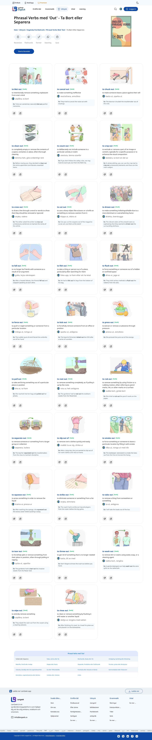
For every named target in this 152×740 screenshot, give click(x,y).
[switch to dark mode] (137, 3)
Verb (111, 716)
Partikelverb (94, 712)
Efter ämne (74, 707)
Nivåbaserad (74, 703)
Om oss (53, 707)
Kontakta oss (55, 712)
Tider (111, 712)
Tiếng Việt (39, 731)
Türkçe (9, 731)
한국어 (104, 731)
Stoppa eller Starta (52, 664)
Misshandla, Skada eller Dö (85, 659)
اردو (123, 731)
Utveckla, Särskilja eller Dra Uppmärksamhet (29, 670)
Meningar (113, 703)
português (86, 731)
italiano (16, 731)
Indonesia (70, 731)
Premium (43, 3)
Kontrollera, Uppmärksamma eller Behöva (28, 675)
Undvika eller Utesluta (53, 675)
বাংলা (128, 731)
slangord (93, 703)
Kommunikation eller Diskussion (118, 670)
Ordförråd (74, 698)
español (2, 731)
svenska (142, 731)
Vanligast (73, 716)
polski (110, 731)
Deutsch (78, 731)
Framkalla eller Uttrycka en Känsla (87, 670)
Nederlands (134, 731)
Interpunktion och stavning (115, 707)
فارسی (63, 731)
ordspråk (93, 716)
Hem (16, 30)
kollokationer (94, 707)
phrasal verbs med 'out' (55, 30)
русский (22, 731)
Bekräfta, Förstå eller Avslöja (24, 664)
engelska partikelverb (36, 30)
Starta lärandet (24, 51)
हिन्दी (45, 731)
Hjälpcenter (55, 716)
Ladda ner (135, 691)
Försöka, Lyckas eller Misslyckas (118, 664)
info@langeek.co (20, 717)
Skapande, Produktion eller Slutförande (89, 664)
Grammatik (114, 698)
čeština (150, 731)
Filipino (57, 731)
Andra (79, 675)
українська (30, 731)
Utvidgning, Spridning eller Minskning (119, 659)
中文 (99, 731)
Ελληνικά (117, 731)
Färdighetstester (76, 712)
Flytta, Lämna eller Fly (53, 659)
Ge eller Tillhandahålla (53, 670)
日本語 (93, 731)
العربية (51, 731)
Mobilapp (30, 3)
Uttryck (22, 30)
